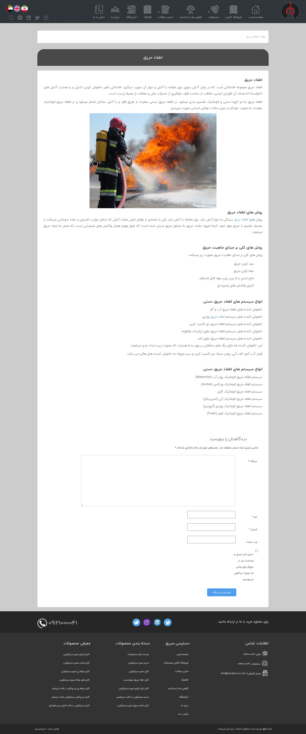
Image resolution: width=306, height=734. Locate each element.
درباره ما (184, 705)
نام (254, 517)
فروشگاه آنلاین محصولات (175, 663)
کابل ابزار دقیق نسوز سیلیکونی (134, 688)
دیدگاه (252, 461)
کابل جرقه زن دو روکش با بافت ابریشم (71, 688)
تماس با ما (183, 714)
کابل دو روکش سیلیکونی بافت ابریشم (71, 697)
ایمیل (253, 529)
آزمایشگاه (183, 697)
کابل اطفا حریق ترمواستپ (136, 680)
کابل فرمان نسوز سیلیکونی (76, 654)
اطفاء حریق (241, 219)
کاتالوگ (184, 680)
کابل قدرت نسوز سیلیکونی (76, 663)
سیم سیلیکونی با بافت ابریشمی (132, 697)
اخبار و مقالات (181, 671)
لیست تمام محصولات (138, 654)
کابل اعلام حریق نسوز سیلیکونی (133, 705)
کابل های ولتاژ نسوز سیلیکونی (75, 680)
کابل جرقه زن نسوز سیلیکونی (75, 671)
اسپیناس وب (40, 728)
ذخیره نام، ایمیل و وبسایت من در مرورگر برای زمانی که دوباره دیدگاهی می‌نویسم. (244, 567)
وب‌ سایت (251, 542)
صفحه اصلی (182, 654)
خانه (263, 37)
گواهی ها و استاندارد (178, 688)
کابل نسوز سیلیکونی (139, 671)
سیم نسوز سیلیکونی (138, 663)
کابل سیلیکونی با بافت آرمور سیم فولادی (69, 705)
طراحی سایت (53, 728)
